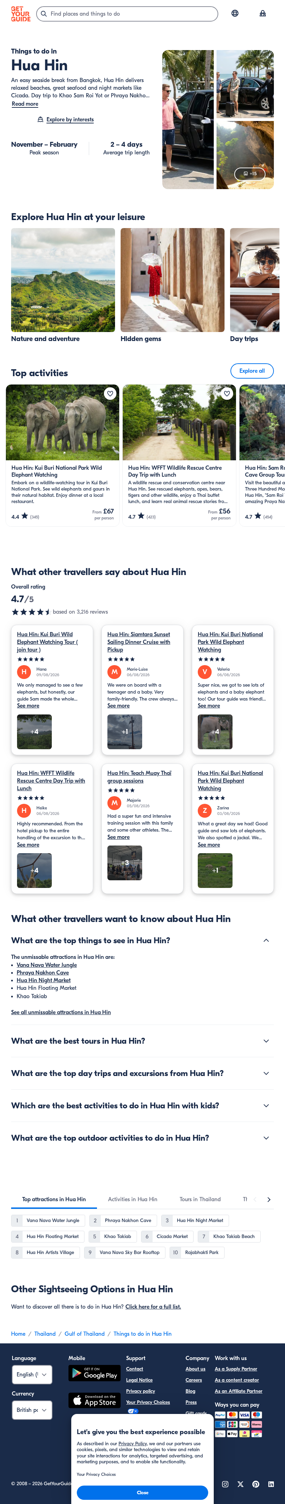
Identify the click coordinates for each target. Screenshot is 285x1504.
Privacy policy (140, 1391)
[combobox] (127, 14)
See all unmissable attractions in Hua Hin (61, 1012)
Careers (194, 1380)
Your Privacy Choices (148, 1402)
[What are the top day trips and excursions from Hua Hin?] (266, 1073)
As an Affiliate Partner (238, 1391)
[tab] (54, 1199)
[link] (63, 285)
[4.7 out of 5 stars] (32, 611)
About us (195, 1369)
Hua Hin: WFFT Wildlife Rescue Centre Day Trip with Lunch (51, 781)
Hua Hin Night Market (44, 980)
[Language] (235, 13)
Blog (190, 1391)
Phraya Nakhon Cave (43, 973)
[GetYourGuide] (21, 14)
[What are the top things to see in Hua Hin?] (266, 940)
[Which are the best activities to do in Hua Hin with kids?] (266, 1105)
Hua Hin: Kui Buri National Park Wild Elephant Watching (230, 642)
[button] (63, 285)
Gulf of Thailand (85, 1334)
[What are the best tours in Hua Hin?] (266, 1041)
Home (18, 1334)
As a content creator (237, 1380)
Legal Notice (139, 1380)
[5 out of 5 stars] (52, 659)
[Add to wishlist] (110, 393)
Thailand (45, 1334)
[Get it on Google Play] (94, 1374)
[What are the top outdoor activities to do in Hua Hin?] (266, 1138)
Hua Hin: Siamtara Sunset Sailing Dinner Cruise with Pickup (138, 642)
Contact (134, 1369)
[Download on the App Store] (94, 1401)
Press (191, 1402)
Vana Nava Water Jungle (47, 965)
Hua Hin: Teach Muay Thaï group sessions (139, 777)
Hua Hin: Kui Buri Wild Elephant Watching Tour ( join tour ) (47, 642)
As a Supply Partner (236, 1369)
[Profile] (263, 14)
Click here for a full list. (153, 1307)
